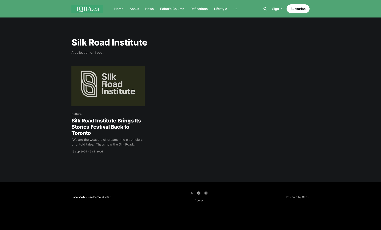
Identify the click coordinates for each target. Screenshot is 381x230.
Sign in (277, 9)
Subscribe (298, 9)
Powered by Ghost (298, 197)
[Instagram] (206, 193)
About (134, 9)
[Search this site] (265, 9)
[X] (191, 193)
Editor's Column (172, 9)
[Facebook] (198, 193)
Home (118, 9)
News (149, 9)
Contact (200, 200)
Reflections (199, 9)
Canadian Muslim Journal (86, 197)
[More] (235, 9)
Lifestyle (220, 9)
